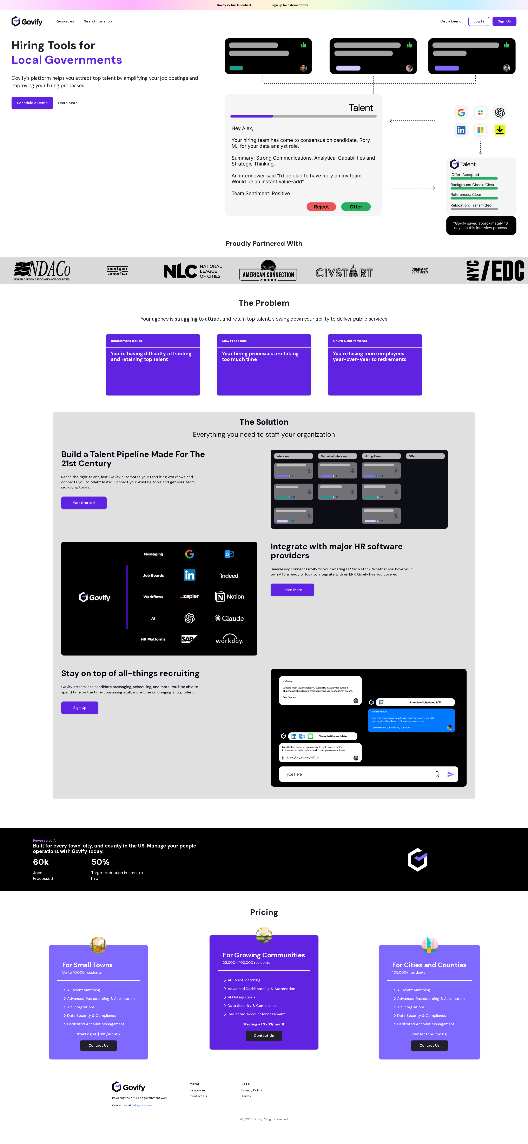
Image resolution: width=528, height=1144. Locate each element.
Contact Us (198, 1096)
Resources (198, 1090)
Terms (246, 1096)
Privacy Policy (252, 1090)
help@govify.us (142, 1105)
